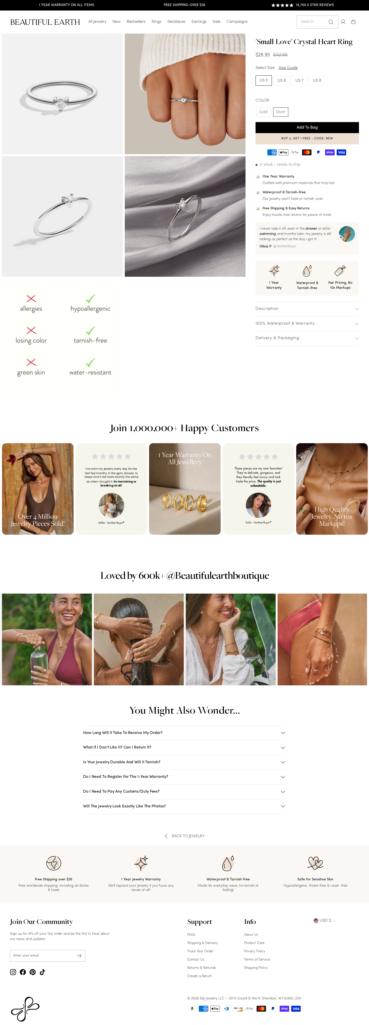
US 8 (317, 81)
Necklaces (176, 22)
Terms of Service (257, 959)
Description (267, 309)
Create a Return (199, 976)
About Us (251, 935)
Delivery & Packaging (277, 338)
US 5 (264, 80)
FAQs (191, 935)
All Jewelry (97, 22)
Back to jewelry (188, 836)
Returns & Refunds (201, 968)
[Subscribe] (79, 956)
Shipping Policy (256, 968)
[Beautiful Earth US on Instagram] (13, 972)
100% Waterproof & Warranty (285, 324)
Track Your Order (200, 951)
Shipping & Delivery (202, 943)
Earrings (199, 22)
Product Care (254, 943)
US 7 (299, 81)
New (116, 22)
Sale (216, 22)
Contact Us (195, 959)
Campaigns (237, 22)
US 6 (282, 81)
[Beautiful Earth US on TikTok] (42, 972)
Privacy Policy (254, 951)
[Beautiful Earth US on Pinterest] (33, 972)
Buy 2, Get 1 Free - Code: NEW (307, 138)
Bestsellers (136, 22)
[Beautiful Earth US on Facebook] (23, 972)
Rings (156, 22)
